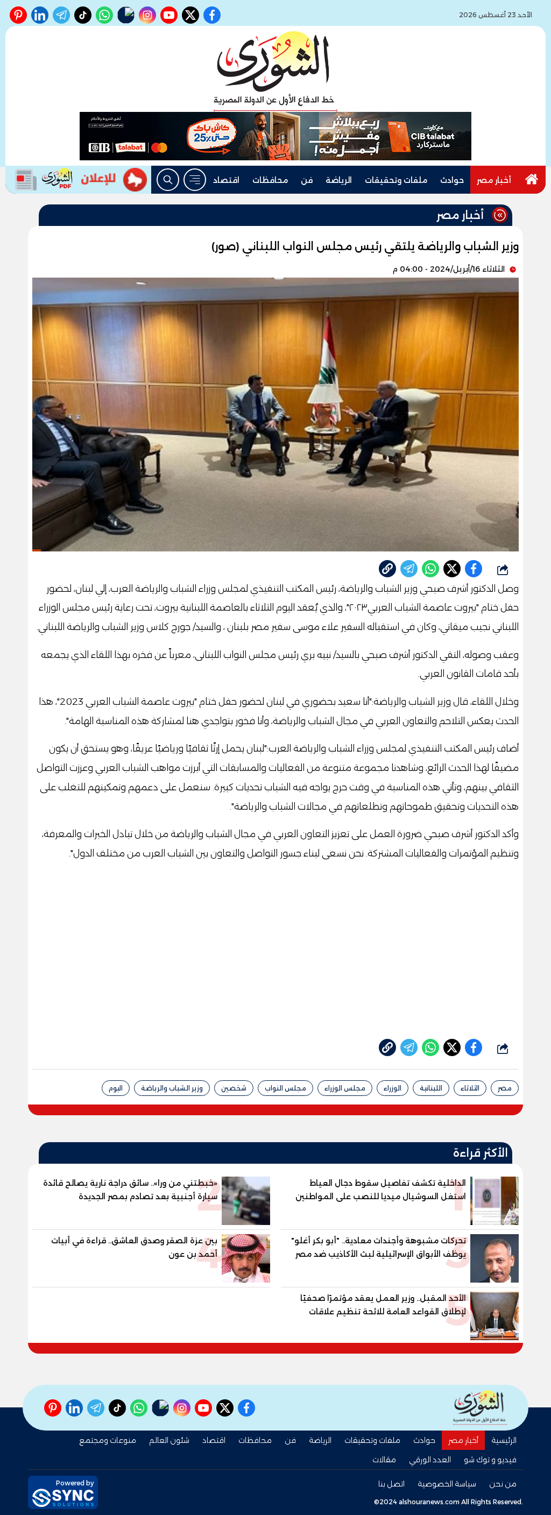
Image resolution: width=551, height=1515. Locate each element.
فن (307, 180)
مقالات (384, 1459)
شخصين (233, 1088)
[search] (168, 179)
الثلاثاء (470, 1088)
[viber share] (409, 568)
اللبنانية (431, 1088)
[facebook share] (473, 568)
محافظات (270, 180)
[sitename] (480, 1407)
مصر (505, 1088)
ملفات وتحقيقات (396, 180)
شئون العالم (169, 1440)
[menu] (194, 179)
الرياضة (339, 180)
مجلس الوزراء (344, 1088)
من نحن (503, 1484)
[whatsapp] (387, 568)
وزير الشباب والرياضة (172, 1088)
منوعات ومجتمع (107, 1440)
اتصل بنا (391, 1484)
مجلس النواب (285, 1088)
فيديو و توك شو (490, 1459)
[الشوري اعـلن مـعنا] (114, 180)
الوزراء (392, 1088)
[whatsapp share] (430, 568)
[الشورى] (275, 71)
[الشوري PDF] (41, 180)
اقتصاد (226, 180)
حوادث (452, 180)
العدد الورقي (430, 1459)
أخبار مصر (494, 180)
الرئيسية (504, 1440)
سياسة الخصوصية (447, 1484)
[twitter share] (452, 568)
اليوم (116, 1088)
